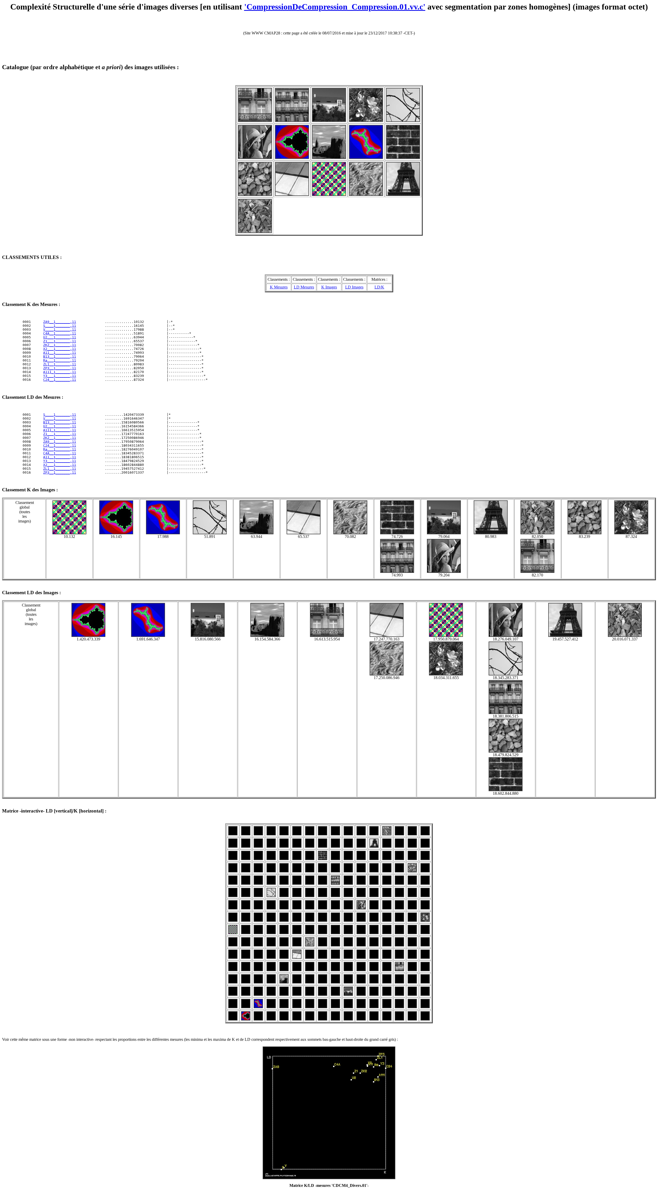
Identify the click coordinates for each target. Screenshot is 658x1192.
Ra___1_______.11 (59, 360)
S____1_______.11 (59, 326)
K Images (329, 287)
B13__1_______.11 (59, 356)
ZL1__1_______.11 (59, 364)
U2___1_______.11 (59, 337)
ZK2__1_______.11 (59, 345)
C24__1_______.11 (59, 380)
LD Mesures (304, 287)
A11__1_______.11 (59, 353)
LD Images (354, 287)
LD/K (379, 287)
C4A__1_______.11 (59, 333)
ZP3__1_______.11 (59, 368)
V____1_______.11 (59, 329)
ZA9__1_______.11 (59, 322)
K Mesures (279, 287)
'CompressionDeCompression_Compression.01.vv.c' (334, 6)
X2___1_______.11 (59, 349)
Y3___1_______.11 (59, 376)
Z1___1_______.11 (59, 341)
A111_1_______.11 (59, 372)
